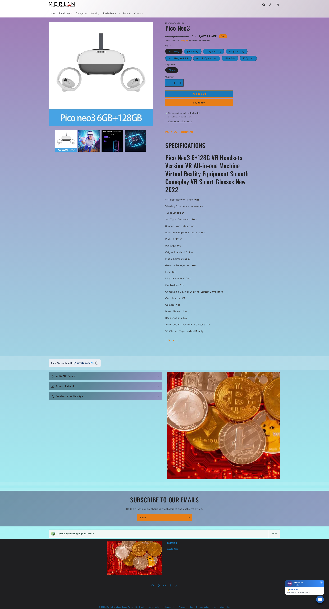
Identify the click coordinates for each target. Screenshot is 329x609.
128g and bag (213, 51)
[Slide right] (150, 141)
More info (274, 533)
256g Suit (248, 58)
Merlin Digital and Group (116, 607)
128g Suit (230, 58)
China (171, 70)
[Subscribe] (188, 517)
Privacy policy (169, 607)
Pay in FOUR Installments (179, 131)
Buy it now (199, 102)
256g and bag (236, 51)
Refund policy (154, 607)
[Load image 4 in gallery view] (135, 141)
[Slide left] (51, 141)
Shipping (184, 41)
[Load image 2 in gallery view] (89, 141)
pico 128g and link (178, 58)
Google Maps (172, 548)
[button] (65, 13)
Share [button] (171, 340)
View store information (180, 121)
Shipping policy (202, 607)
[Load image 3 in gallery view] (112, 141)
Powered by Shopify (136, 607)
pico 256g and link (206, 58)
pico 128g (173, 51)
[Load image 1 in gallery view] (66, 141)
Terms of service (186, 607)
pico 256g (192, 51)
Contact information (221, 607)
